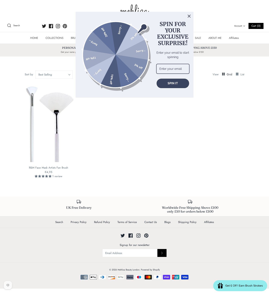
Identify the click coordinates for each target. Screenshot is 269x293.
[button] (43, 176)
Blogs (167, 222)
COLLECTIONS (54, 38)
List (242, 74)
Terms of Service (127, 222)
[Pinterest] (65, 26)
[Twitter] (44, 26)
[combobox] (54, 74)
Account (238, 25)
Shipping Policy (187, 222)
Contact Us (150, 222)
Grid (230, 74)
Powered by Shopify (150, 269)
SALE (198, 38)
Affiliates (234, 38)
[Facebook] (51, 26)
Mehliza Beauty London (128, 269)
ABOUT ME (214, 38)
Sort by (29, 74)
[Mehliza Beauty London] (134, 11)
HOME (34, 38)
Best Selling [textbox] (45, 74)
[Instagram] (58, 26)
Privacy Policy (79, 222)
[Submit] (162, 253)
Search (59, 222)
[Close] (189, 16)
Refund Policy (102, 222)
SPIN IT (173, 83)
